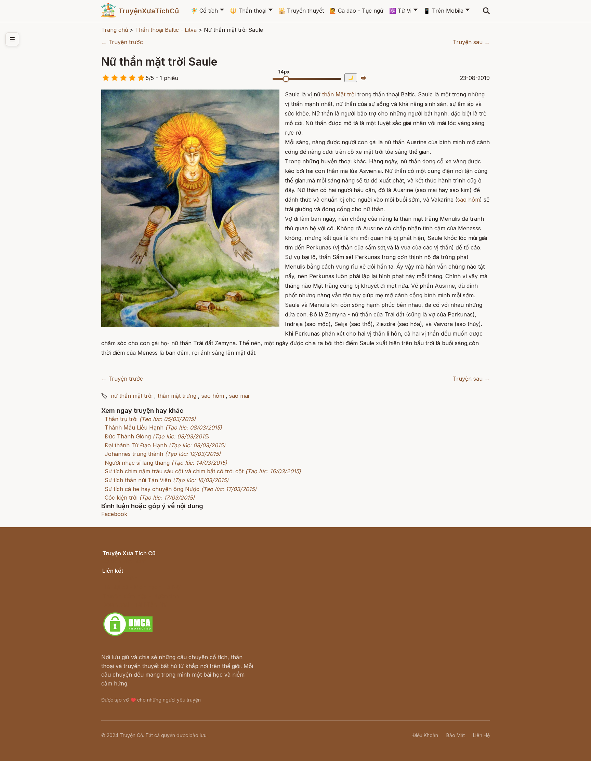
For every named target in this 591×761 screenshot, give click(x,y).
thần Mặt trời (339, 94)
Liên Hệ (481, 735)
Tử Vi (400, 10)
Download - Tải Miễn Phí (134, 604)
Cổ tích (204, 10)
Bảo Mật (455, 735)
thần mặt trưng (177, 395)
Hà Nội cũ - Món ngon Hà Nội (141, 587)
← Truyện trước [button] (122, 42)
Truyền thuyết (301, 10)
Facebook (114, 514)
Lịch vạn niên (119, 578)
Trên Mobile (443, 10)
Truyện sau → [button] (471, 42)
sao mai (239, 395)
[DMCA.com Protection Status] (128, 634)
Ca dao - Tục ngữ (356, 10)
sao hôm (468, 199)
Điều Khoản (425, 735)
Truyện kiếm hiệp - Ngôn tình (140, 596)
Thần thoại (248, 10)
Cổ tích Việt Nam (124, 561)
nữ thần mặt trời (132, 395)
